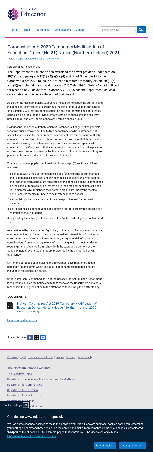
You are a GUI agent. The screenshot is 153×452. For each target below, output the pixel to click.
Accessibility (85, 357)
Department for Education (22, 390)
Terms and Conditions (40, 357)
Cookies (70, 357)
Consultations (62, 29)
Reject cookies (105, 445)
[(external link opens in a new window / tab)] (30, 337)
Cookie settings (12, 405)
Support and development (29, 58)
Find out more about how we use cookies (31, 436)
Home (13, 29)
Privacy (60, 357)
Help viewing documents (22, 320)
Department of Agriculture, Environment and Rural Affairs (40, 379)
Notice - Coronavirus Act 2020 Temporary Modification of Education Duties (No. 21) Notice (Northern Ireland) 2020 (57, 307)
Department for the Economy (24, 395)
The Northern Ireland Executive (28, 368)
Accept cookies (132, 445)
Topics (26, 29)
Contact (80, 29)
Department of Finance (20, 400)
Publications (42, 29)
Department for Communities (24, 384)
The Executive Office (19, 373)
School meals (52, 58)
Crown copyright (16, 357)
